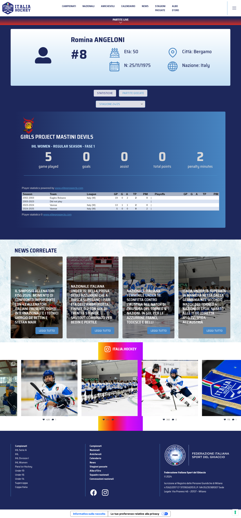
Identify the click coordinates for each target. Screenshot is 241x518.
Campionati (69, 6)
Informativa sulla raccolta (89, 513)
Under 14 (19, 479)
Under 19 (19, 471)
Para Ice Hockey (23, 466)
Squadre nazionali (99, 475)
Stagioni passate (160, 8)
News (145, 6)
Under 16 (19, 475)
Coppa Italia (21, 487)
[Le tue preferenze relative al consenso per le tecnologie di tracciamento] (235, 512)
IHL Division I (22, 458)
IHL (17, 454)
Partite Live (121, 19)
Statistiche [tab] (105, 93)
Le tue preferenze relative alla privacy (135, 513)
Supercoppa (21, 483)
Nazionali (88, 6)
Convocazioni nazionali (102, 479)
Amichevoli (108, 6)
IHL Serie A (21, 450)
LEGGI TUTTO (47, 330)
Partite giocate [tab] (133, 93)
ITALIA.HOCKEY (125, 349)
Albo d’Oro (175, 8)
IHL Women (21, 462)
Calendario (128, 6)
